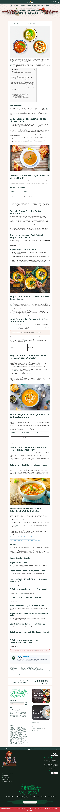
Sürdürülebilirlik (23, 740)
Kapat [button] (30, 810)
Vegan (19, 674)
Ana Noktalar (15, 71)
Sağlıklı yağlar (27, 198)
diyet (39, 634)
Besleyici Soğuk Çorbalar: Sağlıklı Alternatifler (19, 76)
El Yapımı (35, 667)
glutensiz (42, 360)
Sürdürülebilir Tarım (13, 741)
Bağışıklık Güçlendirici (14, 666)
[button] (30, 802)
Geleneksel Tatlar (13, 669)
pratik (33, 59)
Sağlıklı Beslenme (32, 671)
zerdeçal (14, 460)
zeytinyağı (17, 428)
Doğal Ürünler (29, 667)
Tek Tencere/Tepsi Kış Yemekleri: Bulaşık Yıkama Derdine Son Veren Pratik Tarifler (18, 713)
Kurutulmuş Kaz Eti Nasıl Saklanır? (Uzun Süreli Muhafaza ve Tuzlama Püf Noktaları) (18, 719)
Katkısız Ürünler (13, 670)
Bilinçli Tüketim (29, 666)
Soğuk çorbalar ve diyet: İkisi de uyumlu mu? (20, 99)
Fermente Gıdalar (30, 668)
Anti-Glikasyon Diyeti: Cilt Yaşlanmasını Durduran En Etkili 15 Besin (17, 710)
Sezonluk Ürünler (19, 739)
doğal (43, 796)
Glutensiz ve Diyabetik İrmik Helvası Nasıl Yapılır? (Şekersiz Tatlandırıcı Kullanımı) (18, 716)
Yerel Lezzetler (24, 674)
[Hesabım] (53, 2)
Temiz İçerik (12, 674)
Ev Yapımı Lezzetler (13, 668)
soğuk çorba (19, 244)
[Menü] (2, 2)
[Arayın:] (17, 703)
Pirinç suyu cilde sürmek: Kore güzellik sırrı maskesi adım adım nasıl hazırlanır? (18, 721)
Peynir (18, 671)
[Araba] (58, 2)
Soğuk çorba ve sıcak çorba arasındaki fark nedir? (21, 97)
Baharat (21, 666)
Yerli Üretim (31, 674)
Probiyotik (22, 671)
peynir (30, 645)
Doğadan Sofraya (36, 666)
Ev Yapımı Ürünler (22, 668)
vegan (38, 360)
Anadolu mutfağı (13, 727)
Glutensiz (29, 669)
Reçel (27, 671)
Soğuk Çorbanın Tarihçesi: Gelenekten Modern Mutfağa (21, 72)
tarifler (29, 62)
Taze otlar (18, 525)
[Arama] (51, 2)
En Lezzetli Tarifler (13, 23)
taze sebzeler (26, 645)
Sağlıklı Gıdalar (33, 23)
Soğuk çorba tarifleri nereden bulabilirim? (20, 98)
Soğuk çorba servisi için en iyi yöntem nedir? (20, 94)
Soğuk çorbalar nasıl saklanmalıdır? (19, 95)
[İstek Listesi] (56, 2)
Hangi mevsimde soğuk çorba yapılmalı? (19, 96)
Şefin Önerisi (21, 743)
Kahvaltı (33, 669)
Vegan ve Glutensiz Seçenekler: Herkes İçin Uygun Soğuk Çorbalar (23, 82)
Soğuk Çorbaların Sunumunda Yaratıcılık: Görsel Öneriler (21, 79)
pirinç (22, 255)
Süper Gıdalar (16, 740)
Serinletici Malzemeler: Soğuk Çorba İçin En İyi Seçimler (21, 73)
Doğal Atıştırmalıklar (14, 667)
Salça (16, 738)
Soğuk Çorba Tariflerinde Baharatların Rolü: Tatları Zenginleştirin (23, 84)
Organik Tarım (12, 671)
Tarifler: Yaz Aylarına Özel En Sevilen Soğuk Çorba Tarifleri (21, 77)
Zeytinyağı (36, 674)
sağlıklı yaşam (37, 110)
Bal (24, 666)
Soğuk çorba (39, 426)
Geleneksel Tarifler (38, 668)
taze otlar (27, 205)
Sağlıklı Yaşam (40, 671)
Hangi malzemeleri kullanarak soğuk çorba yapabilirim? (22, 93)
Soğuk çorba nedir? (16, 90)
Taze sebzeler (15, 366)
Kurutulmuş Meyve (26, 670)
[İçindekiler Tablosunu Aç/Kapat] (34, 70)
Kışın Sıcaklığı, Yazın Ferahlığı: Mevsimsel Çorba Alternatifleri (22, 83)
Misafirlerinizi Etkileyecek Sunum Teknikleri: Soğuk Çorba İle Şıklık (23, 87)
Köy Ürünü (19, 670)
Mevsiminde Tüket (34, 670)
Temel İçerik (20, 741)
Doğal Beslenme (22, 667)
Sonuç (12, 88)
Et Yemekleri (16, 731)
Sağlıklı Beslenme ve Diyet (25, 23)
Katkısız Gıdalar (40, 669)
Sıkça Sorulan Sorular (15, 89)
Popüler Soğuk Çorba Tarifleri (17, 78)
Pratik (48, 548)
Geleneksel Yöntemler (22, 669)
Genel (18, 23)
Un (16, 674)
